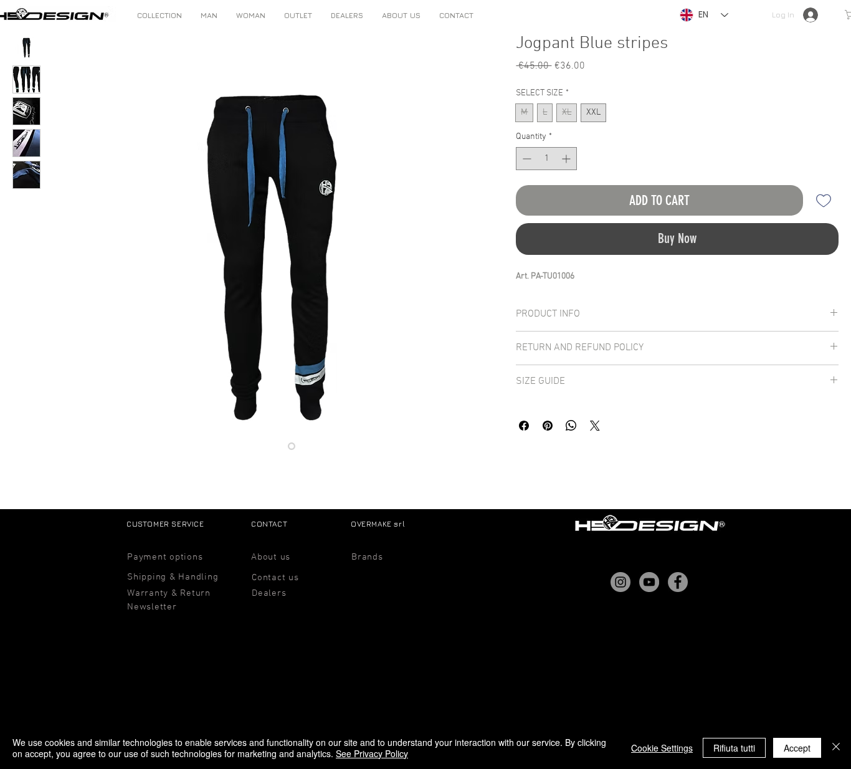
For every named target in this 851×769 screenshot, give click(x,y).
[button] (209, 15)
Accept (797, 748)
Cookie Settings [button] (662, 748)
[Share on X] (594, 425)
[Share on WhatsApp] (571, 425)
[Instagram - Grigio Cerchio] (620, 582)
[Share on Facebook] (523, 425)
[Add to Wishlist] (823, 200)
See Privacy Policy (372, 753)
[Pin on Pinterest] (547, 425)
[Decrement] (525, 159)
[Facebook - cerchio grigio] (678, 582)
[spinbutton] (546, 159)
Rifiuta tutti (734, 748)
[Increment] (567, 159)
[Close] (836, 748)
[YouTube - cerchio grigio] (649, 582)
